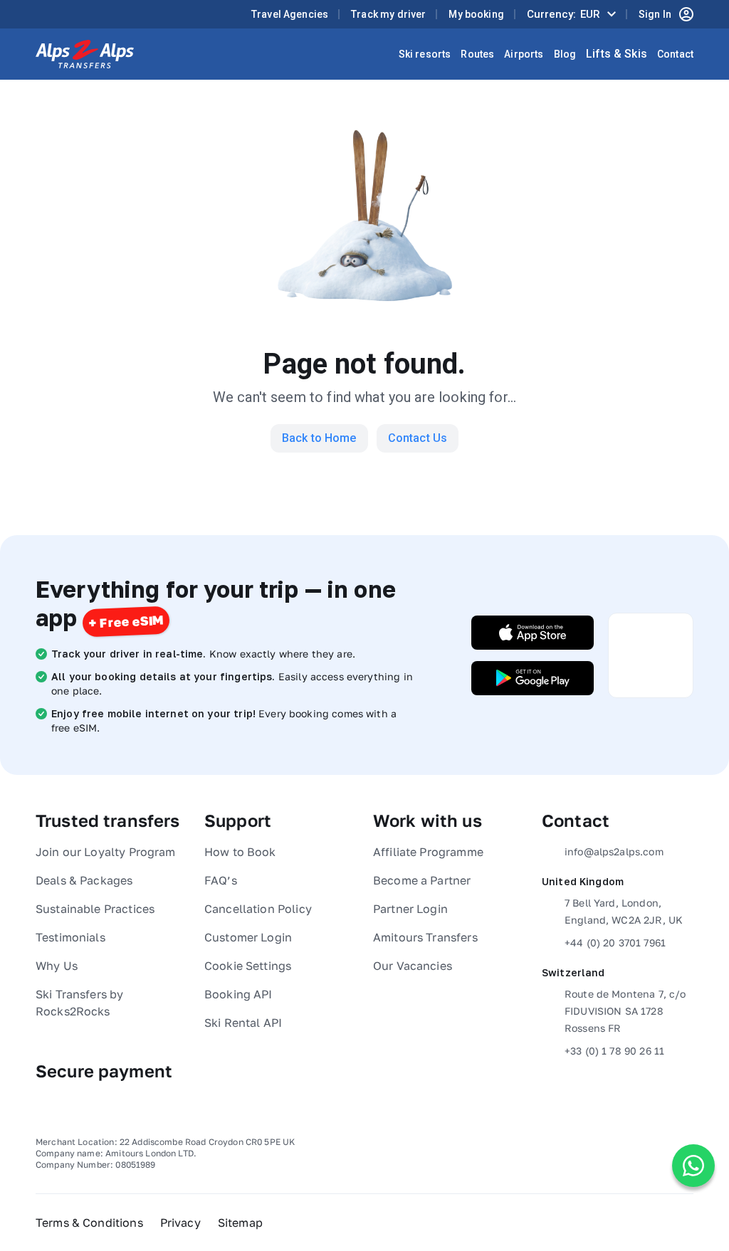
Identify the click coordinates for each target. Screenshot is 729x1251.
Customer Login (248, 937)
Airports (523, 54)
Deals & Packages (84, 880)
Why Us (57, 966)
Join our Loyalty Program (106, 852)
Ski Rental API (243, 1022)
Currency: (563, 14)
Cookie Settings (247, 966)
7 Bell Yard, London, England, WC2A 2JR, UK (624, 911)
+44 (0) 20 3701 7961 (615, 942)
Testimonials (70, 937)
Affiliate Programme (428, 852)
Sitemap (240, 1222)
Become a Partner (422, 880)
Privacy (180, 1222)
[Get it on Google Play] (532, 678)
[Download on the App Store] (532, 633)
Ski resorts (425, 54)
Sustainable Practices (95, 909)
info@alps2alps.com (614, 851)
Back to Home (319, 438)
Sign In (655, 14)
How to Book (240, 852)
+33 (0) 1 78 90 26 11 (614, 1051)
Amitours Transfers (425, 937)
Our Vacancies (412, 966)
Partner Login (410, 909)
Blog (565, 54)
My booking (476, 14)
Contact (675, 54)
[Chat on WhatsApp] (693, 1165)
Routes (477, 54)
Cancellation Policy (258, 909)
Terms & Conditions (89, 1222)
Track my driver (388, 14)
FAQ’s (220, 880)
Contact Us (418, 438)
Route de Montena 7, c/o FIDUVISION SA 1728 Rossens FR (625, 1011)
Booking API (238, 994)
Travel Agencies (289, 14)
